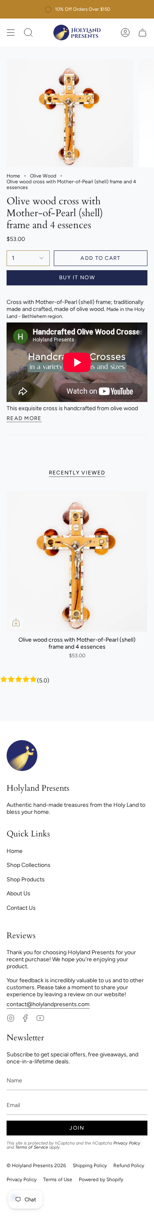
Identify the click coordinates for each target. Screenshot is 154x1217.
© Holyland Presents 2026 (36, 1165)
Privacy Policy (126, 1143)
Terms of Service (31, 1147)
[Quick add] (16, 622)
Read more (24, 418)
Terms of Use (57, 1179)
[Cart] (142, 33)
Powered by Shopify (101, 1179)
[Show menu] (11, 33)
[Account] (125, 33)
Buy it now (77, 277)
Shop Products (26, 879)
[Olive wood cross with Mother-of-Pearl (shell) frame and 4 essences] (77, 561)
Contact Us (21, 907)
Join (76, 1128)
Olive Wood (43, 176)
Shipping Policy (90, 1165)
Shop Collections (29, 865)
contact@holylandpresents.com (48, 1004)
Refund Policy (128, 1165)
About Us (18, 893)
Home (13, 176)
